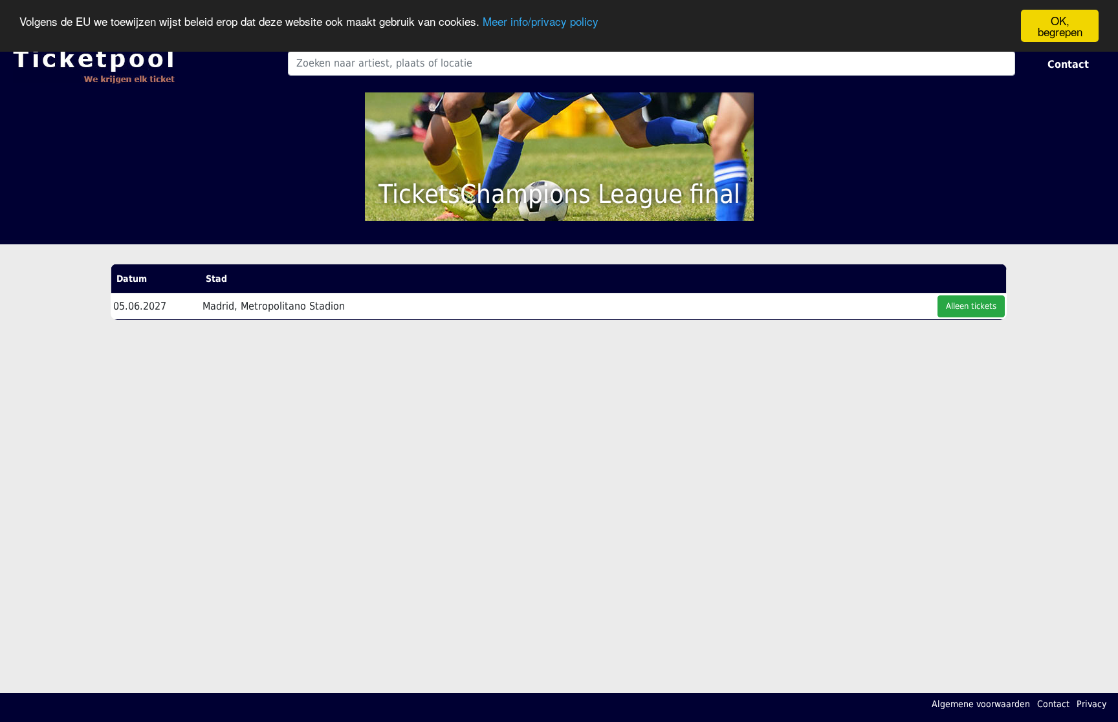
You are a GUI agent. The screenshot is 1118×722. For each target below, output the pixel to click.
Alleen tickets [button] (971, 306)
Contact (1068, 64)
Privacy (1091, 704)
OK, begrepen (1060, 25)
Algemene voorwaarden (981, 704)
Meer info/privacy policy (540, 21)
